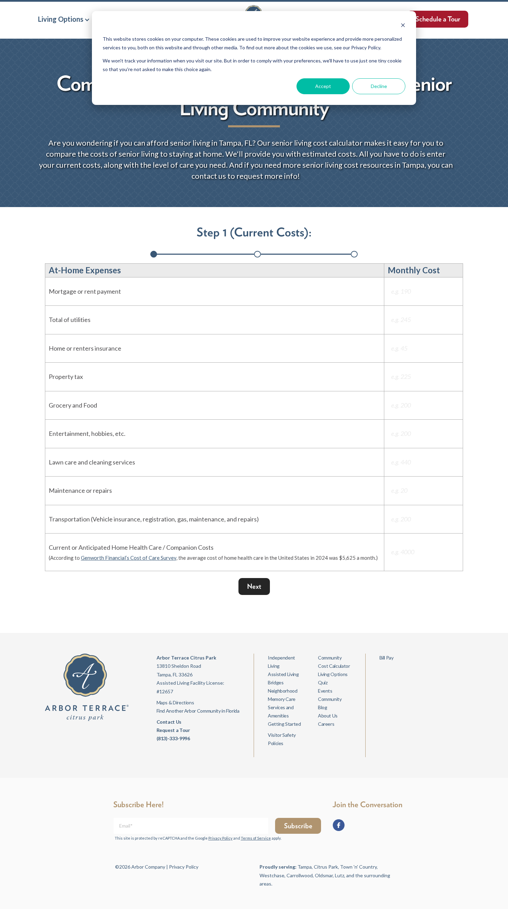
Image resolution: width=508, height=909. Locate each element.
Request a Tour (173, 730)
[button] (63, 19)
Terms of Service (256, 838)
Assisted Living (283, 674)
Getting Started (284, 724)
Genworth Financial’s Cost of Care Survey (128, 558)
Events (325, 691)
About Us (328, 716)
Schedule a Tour (437, 19)
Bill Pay (386, 658)
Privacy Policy (220, 838)
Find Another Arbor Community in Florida (198, 711)
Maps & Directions (175, 702)
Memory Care (281, 699)
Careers (326, 724)
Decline (379, 86)
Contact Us (169, 722)
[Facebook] (338, 825)
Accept (323, 86)
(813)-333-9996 (173, 738)
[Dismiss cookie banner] (403, 26)
